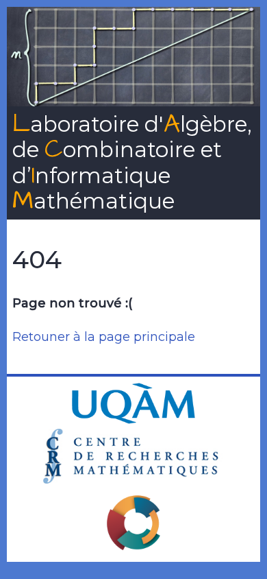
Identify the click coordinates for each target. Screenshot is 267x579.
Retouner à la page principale (103, 336)
